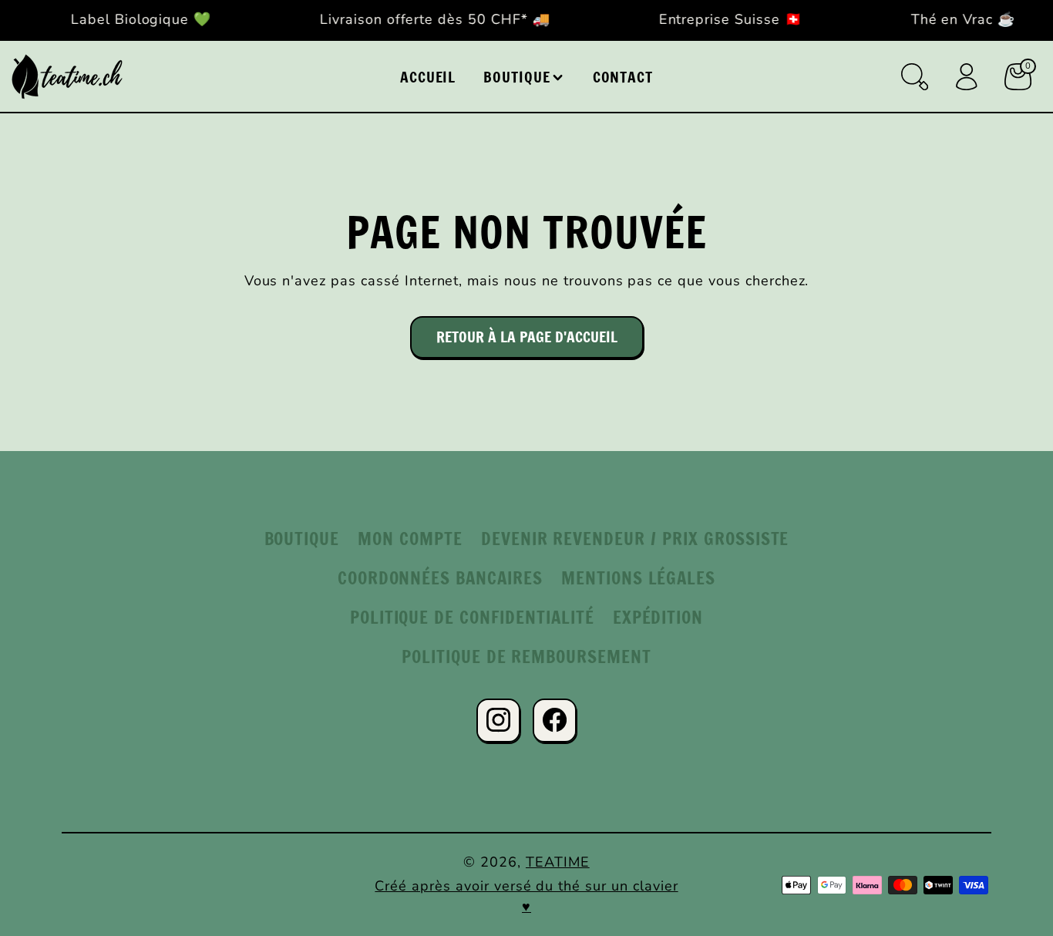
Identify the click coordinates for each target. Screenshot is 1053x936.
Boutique (302, 538)
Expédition (658, 616)
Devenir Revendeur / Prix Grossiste (635, 538)
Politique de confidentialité (472, 616)
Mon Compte (410, 538)
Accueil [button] (428, 76)
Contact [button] (623, 76)
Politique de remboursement (526, 656)
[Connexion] (966, 76)
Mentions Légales (638, 577)
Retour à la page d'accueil (526, 336)
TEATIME (558, 862)
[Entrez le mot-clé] (914, 76)
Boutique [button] (516, 76)
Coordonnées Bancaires (440, 577)
